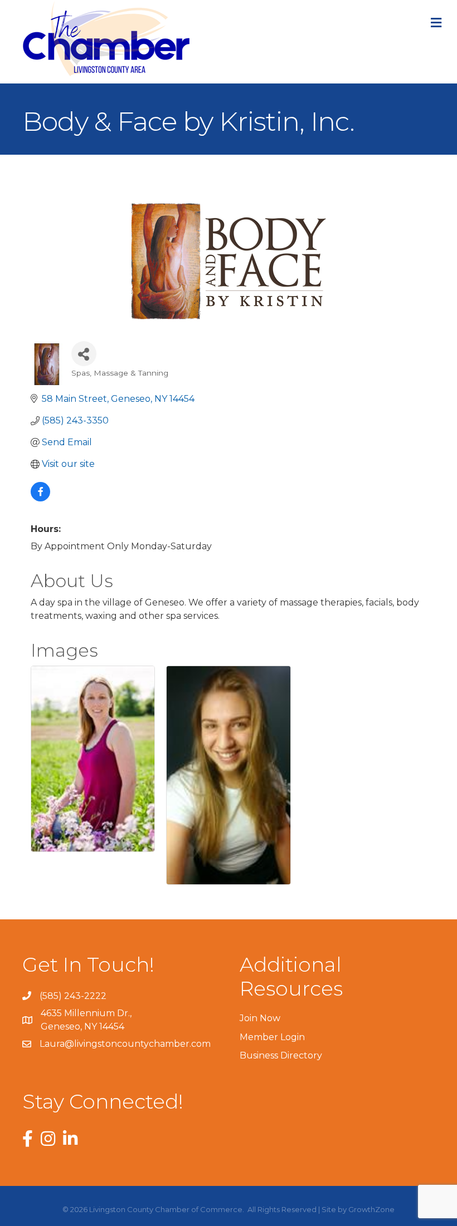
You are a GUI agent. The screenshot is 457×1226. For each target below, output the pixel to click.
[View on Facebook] (40, 498)
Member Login (272, 1037)
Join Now (260, 1018)
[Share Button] (83, 353)
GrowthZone (371, 1209)
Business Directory (281, 1055)
